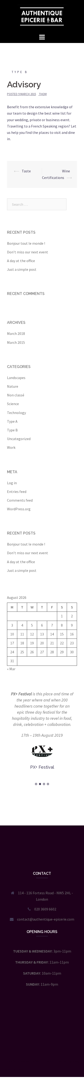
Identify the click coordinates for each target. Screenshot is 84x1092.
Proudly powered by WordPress (28, 1061)
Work (11, 447)
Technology (16, 412)
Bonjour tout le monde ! (26, 243)
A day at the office (21, 260)
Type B (20, 72)
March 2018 (16, 333)
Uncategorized (19, 438)
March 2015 (16, 342)
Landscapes (16, 377)
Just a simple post (21, 269)
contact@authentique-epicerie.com (45, 919)
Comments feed (20, 500)
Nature (12, 386)
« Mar (11, 668)
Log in (12, 482)
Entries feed (16, 491)
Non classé (15, 395)
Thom (43, 94)
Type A (12, 421)
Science (13, 403)
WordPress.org (19, 509)
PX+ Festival (21, 694)
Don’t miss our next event (27, 252)
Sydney (73, 1061)
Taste (26, 171)
